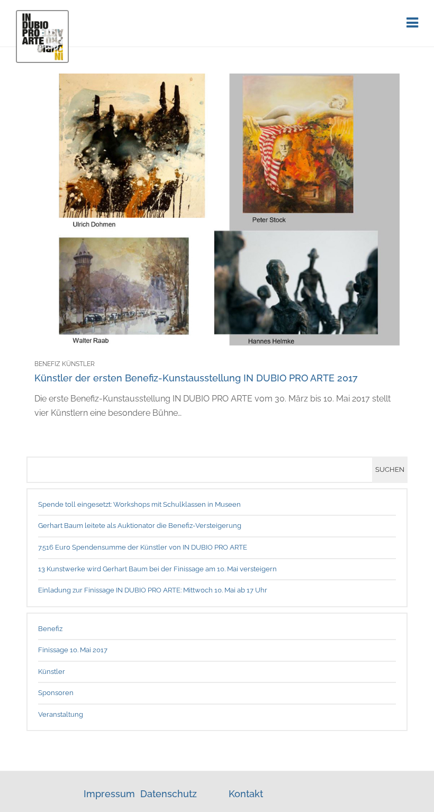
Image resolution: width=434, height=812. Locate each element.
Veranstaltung (60, 714)
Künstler (51, 672)
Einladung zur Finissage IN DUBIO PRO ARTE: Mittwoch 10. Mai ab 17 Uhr (152, 590)
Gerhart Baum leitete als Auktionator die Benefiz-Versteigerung (139, 526)
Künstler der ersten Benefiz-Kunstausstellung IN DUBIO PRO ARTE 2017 (196, 378)
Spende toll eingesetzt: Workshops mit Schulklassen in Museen (139, 504)
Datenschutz (168, 793)
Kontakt (246, 793)
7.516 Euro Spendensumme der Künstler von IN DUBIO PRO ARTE (142, 547)
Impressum (111, 793)
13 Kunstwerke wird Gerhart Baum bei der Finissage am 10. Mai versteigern (157, 569)
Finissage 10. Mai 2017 (72, 650)
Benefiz (50, 629)
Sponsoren (56, 693)
